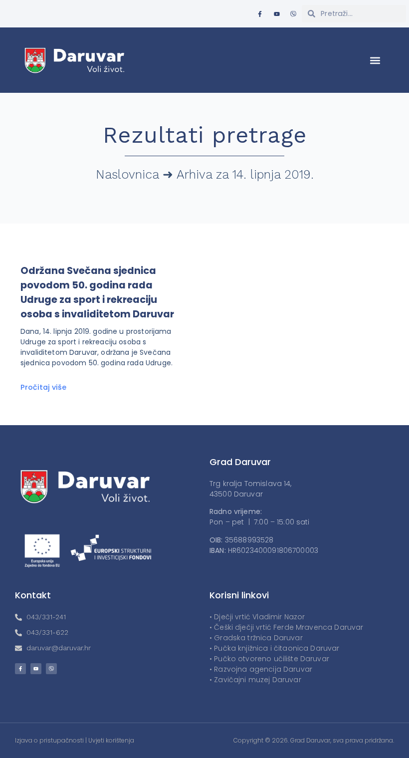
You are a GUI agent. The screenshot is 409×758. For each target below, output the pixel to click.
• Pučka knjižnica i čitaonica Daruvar (274, 648)
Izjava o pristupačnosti (49, 740)
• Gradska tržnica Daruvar (256, 638)
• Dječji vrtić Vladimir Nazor (257, 617)
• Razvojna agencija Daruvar (260, 669)
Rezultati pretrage (205, 135)
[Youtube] (276, 13)
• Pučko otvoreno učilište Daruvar (269, 659)
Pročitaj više (43, 387)
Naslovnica (127, 174)
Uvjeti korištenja (111, 740)
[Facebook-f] (259, 13)
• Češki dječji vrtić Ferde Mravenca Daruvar (286, 627)
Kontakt (33, 595)
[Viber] (293, 13)
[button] (375, 60)
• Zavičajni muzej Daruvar (255, 680)
